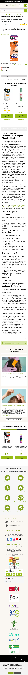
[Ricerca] (25, 10)
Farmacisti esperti (7, 491)
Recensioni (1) (5, 339)
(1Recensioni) (23, 25)
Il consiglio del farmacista (11, 343)
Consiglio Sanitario (14, 420)
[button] (1, 5)
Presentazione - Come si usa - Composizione (14, 129)
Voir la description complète (6, 34)
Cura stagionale (12, 14)
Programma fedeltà (7, 511)
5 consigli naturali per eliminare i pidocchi (12, 374)
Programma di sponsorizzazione (20, 501)
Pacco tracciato (7, 482)
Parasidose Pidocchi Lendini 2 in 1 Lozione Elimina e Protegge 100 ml (13, 206)
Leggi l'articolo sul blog (6, 383)
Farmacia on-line (4, 14)
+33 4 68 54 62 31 (14, 553)
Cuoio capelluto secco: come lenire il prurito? (13, 405)
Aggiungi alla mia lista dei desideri (9, 63)
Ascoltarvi (21, 482)
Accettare (11, 672)
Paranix (2, 24)
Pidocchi (19, 14)
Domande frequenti (21, 491)
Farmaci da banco (20, 511)
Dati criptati (7, 501)
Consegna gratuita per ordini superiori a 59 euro (14, 1)
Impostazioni (17, 672)
